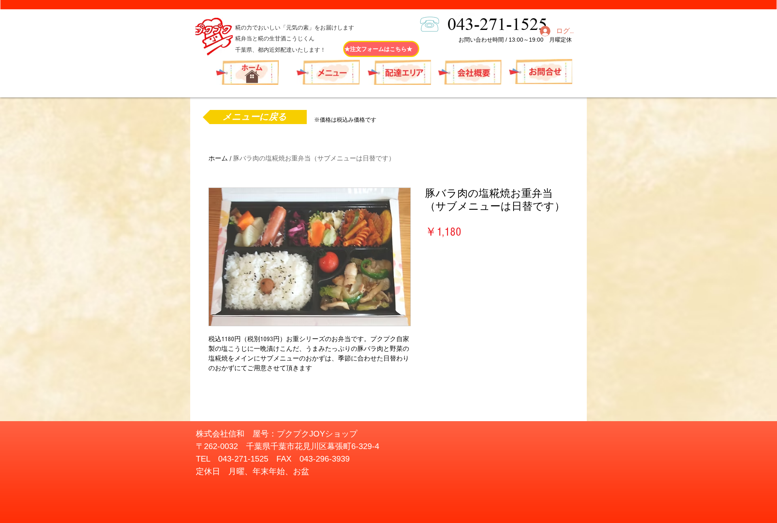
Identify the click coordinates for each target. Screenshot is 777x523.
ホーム (218, 158)
